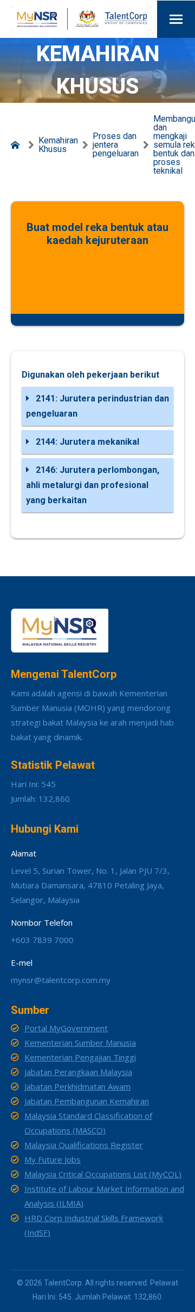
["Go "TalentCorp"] (17, 145)
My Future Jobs (52, 1159)
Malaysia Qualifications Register (83, 1144)
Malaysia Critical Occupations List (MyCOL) (102, 1174)
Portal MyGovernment (66, 1028)
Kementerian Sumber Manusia (80, 1042)
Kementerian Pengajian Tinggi (80, 1057)
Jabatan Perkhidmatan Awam (77, 1086)
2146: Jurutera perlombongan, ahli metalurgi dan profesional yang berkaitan (92, 485)
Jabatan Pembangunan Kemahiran (86, 1101)
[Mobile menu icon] (176, 19)
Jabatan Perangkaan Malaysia (78, 1071)
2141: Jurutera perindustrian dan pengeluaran (97, 406)
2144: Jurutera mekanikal (86, 442)
